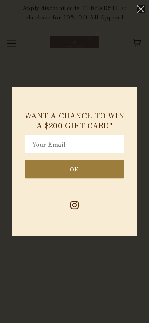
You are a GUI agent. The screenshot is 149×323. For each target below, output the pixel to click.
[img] (74, 205)
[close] (140, 9)
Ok (74, 169)
